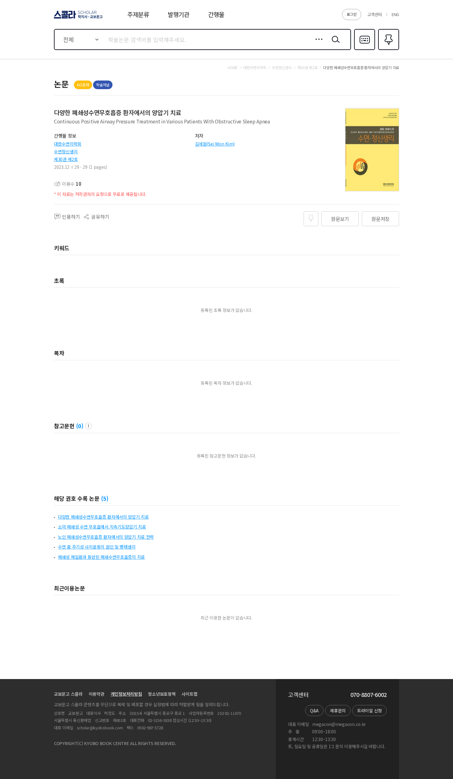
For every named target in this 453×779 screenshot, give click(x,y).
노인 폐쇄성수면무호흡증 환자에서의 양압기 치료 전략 (106, 537)
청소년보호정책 (161, 694)
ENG (395, 14)
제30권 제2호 (66, 159)
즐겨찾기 (388, 49)
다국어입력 (364, 49)
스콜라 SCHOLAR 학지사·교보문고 (78, 18)
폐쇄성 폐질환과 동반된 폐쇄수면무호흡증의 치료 (101, 557)
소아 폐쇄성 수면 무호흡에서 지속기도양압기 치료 (102, 527)
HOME (233, 67)
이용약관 (96, 694)
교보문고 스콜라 (68, 694)
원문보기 (340, 218)
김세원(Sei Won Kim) (215, 144)
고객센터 (374, 14)
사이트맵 (189, 694)
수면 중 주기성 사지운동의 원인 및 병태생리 (96, 547)
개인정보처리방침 (126, 694)
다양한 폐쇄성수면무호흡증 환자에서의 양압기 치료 (103, 517)
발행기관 (179, 14)
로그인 (352, 14)
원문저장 (380, 218)
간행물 (216, 14)
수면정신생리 (65, 151)
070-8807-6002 (368, 694)
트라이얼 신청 (369, 710)
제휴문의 (338, 710)
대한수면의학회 (67, 144)
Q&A (314, 710)
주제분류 (138, 14)
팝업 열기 (88, 426)
